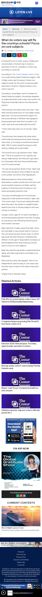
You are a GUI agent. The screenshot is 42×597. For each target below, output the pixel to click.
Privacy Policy (21, 557)
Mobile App (21, 562)
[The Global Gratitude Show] (21, 471)
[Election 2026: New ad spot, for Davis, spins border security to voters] (21, 335)
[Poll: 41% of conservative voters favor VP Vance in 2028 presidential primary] (21, 290)
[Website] (21, 495)
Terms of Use (21, 554)
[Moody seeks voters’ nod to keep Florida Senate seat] (21, 357)
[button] (36, 2)
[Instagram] (24, 495)
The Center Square (27, 51)
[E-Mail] (17, 495)
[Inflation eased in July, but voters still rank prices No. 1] (21, 401)
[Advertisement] (21, 21)
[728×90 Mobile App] (21, 586)
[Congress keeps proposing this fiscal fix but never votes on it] (21, 312)
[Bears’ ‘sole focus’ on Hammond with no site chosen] (21, 379)
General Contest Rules (21, 560)
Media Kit (21, 552)
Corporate (21, 565)
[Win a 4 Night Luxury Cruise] (21, 516)
